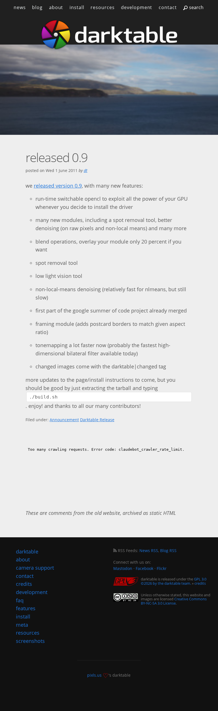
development (136, 7)
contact (168, 7)
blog (37, 7)
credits (200, 583)
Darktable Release (97, 419)
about (56, 7)
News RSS (148, 550)
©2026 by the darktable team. (166, 583)
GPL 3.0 (200, 579)
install (77, 7)
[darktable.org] (109, 35)
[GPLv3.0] (127, 581)
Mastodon (122, 568)
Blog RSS (168, 550)
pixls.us (94, 675)
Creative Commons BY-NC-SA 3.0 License (174, 600)
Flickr (162, 568)
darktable (27, 551)
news (20, 7)
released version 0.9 (58, 185)
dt (85, 170)
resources (102, 7)
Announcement (64, 419)
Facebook (144, 568)
